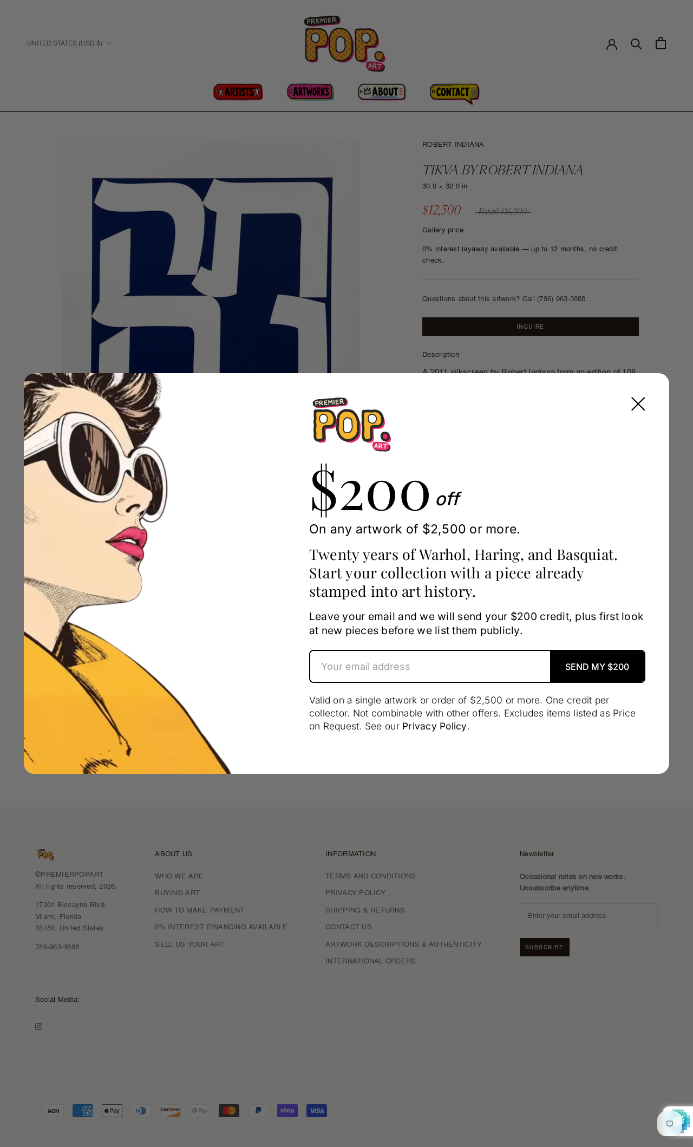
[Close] (638, 404)
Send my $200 (597, 666)
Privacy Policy (434, 726)
